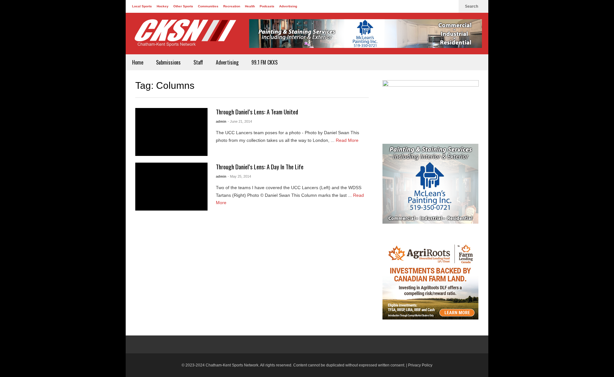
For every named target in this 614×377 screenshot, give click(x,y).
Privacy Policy (420, 365)
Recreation (231, 6)
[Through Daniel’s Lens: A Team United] (171, 132)
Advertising (288, 6)
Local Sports (142, 6)
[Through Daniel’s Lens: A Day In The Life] (171, 187)
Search (472, 6)
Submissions (168, 62)
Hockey (163, 6)
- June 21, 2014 (240, 121)
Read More (348, 140)
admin (221, 121)
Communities (208, 6)
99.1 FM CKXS (264, 62)
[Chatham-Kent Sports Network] (184, 36)
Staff (198, 62)
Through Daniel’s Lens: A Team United (257, 111)
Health (250, 6)
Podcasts (267, 6)
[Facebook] (430, 6)
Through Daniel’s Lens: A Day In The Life (259, 166)
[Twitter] (440, 6)
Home (137, 62)
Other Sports (183, 6)
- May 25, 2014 (239, 176)
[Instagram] (450, 6)
